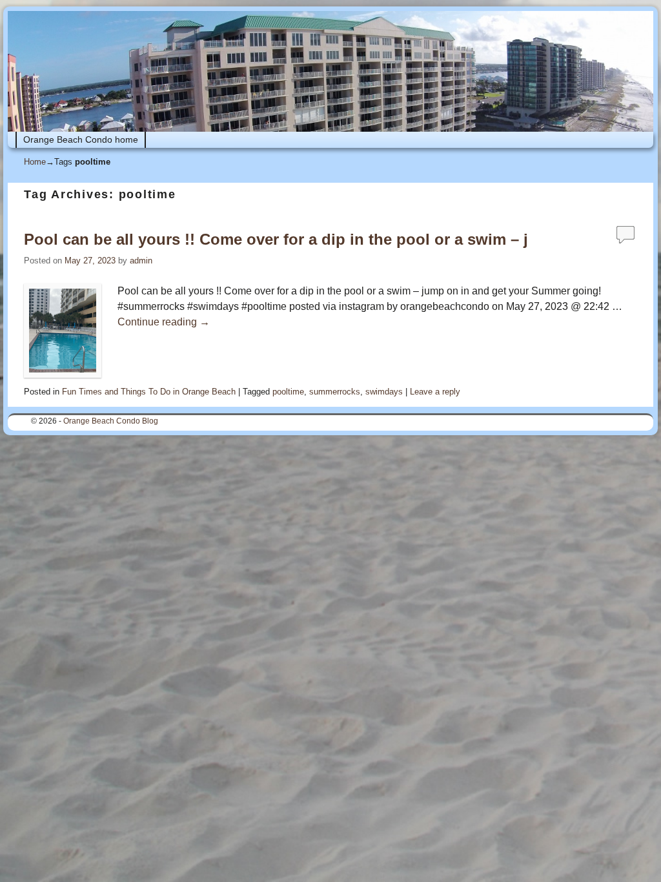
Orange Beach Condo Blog (110, 421)
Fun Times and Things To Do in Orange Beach (149, 391)
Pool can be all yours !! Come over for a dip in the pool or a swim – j (276, 239)
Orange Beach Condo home (80, 139)
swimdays (384, 391)
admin (141, 260)
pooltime (288, 391)
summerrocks (334, 391)
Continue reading (163, 321)
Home (35, 162)
